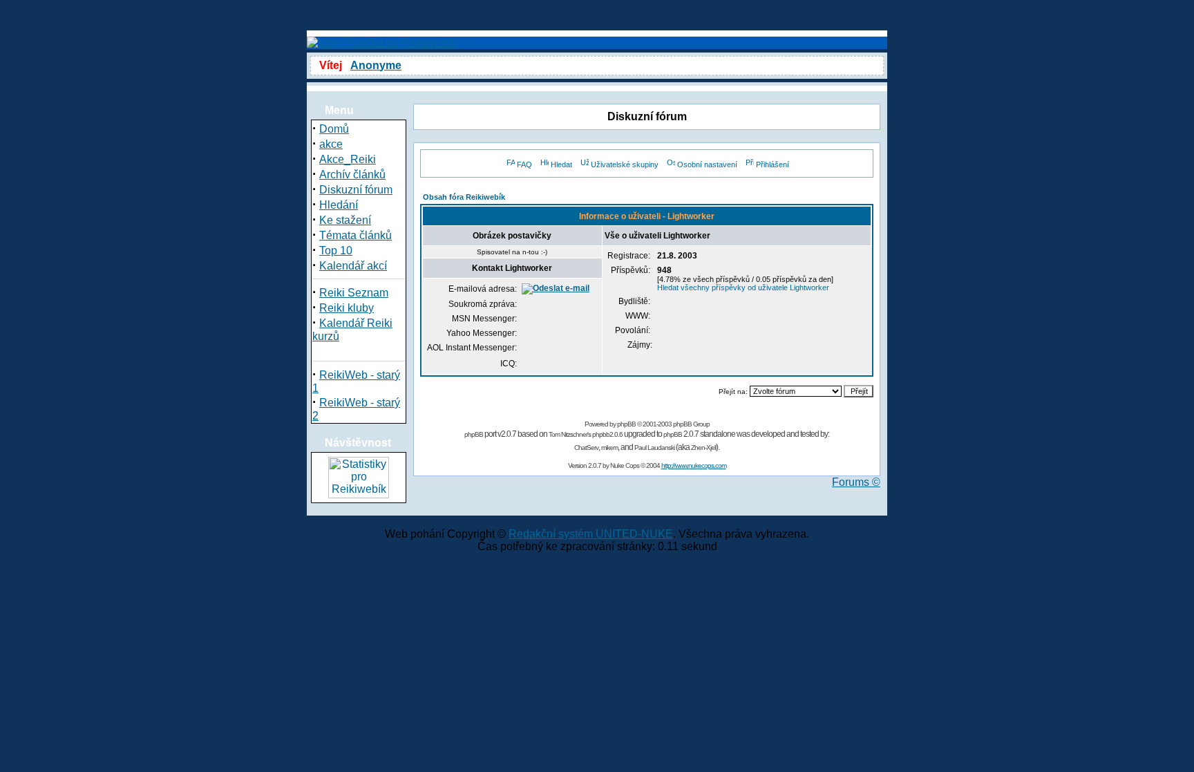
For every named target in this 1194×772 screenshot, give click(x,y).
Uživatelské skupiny (624, 164)
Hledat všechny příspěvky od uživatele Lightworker (743, 287)
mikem (609, 447)
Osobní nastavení (707, 164)
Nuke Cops (624, 465)
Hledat (561, 164)
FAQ (524, 164)
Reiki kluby (346, 308)
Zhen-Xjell (703, 447)
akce (331, 144)
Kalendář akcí (353, 266)
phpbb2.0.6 (607, 434)
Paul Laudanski (654, 447)
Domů (334, 129)
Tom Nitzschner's (570, 434)
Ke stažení (345, 220)
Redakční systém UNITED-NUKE (591, 534)
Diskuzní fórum (355, 190)
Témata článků (355, 235)
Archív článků (352, 174)
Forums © (856, 482)
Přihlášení (772, 164)
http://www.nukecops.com (693, 465)
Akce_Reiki (347, 159)
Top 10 (335, 250)
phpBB (626, 424)
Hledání (338, 205)
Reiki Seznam (353, 293)
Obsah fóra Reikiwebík (464, 197)
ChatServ (586, 447)
